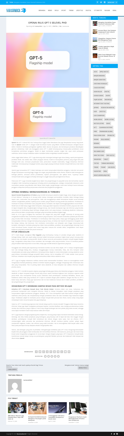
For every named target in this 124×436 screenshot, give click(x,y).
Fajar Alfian (98, 99)
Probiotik (110, 135)
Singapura (97, 159)
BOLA (57, 10)
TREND (71, 10)
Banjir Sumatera (99, 79)
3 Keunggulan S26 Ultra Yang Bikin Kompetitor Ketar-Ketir (56, 417)
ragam (96, 139)
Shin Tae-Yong (99, 155)
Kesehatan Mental (107, 107)
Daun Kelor (98, 91)
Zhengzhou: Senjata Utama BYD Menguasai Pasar (107, 39)
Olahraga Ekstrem (105, 127)
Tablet (106, 159)
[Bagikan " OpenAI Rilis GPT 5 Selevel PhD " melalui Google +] (43, 352)
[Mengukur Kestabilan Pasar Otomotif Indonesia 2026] (95, 23)
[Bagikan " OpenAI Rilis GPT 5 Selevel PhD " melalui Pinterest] (51, 352)
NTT (95, 127)
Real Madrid (105, 139)
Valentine (97, 171)
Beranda (42, 10)
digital (106, 91)
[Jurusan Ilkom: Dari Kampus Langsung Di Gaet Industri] (95, 31)
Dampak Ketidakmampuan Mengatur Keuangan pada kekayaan (37, 418)
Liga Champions (99, 115)
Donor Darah (98, 95)
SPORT (63, 10)
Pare (95, 131)
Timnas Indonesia (107, 163)
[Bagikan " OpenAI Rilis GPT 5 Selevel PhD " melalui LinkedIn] (54, 352)
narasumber (38, 26)
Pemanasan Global (106, 131)
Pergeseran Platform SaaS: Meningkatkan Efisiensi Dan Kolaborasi (78, 418)
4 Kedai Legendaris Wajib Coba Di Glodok (106, 47)
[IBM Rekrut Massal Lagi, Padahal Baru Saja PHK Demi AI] (17, 407)
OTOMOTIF (98, 10)
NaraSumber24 (21, 434)
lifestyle (102, 111)
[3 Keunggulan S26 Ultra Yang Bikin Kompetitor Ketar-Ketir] (57, 407)
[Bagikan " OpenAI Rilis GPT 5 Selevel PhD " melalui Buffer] (58, 352)
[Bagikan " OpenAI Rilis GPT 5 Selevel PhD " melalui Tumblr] (47, 352)
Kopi (95, 111)
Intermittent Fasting (101, 103)
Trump (103, 167)
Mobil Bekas (98, 119)
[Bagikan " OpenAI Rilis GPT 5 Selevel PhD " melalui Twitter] (40, 352)
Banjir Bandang (99, 75)
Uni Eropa (111, 167)
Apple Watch (104, 72)
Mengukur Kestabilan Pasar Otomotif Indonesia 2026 (29, 2)
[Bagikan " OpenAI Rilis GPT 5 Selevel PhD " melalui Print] (69, 352)
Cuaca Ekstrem (99, 87)
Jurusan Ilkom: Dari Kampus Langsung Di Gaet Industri (107, 31)
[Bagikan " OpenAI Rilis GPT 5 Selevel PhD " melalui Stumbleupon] (62, 352)
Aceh (95, 72)
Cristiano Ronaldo (100, 83)
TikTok (96, 163)
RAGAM (107, 10)
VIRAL (114, 10)
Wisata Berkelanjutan (101, 175)
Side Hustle (110, 155)
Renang (96, 143)
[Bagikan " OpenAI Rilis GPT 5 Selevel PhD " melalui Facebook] (36, 352)
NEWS (50, 10)
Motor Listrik (99, 123)
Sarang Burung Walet (101, 147)
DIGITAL (88, 10)
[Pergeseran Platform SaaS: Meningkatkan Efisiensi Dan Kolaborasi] (78, 408)
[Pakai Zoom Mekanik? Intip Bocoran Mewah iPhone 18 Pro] (95, 55)
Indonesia (108, 99)
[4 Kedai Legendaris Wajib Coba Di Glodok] (95, 47)
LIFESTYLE (79, 10)
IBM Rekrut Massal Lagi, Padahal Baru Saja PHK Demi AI (16, 417)
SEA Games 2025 (99, 151)
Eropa (108, 95)
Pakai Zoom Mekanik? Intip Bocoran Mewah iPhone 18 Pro (106, 56)
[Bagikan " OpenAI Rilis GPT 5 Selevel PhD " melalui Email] (65, 352)
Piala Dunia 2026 (99, 135)
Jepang (96, 107)
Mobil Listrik (109, 119)
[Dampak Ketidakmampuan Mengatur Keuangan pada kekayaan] (37, 408)
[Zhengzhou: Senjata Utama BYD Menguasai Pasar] (95, 39)
